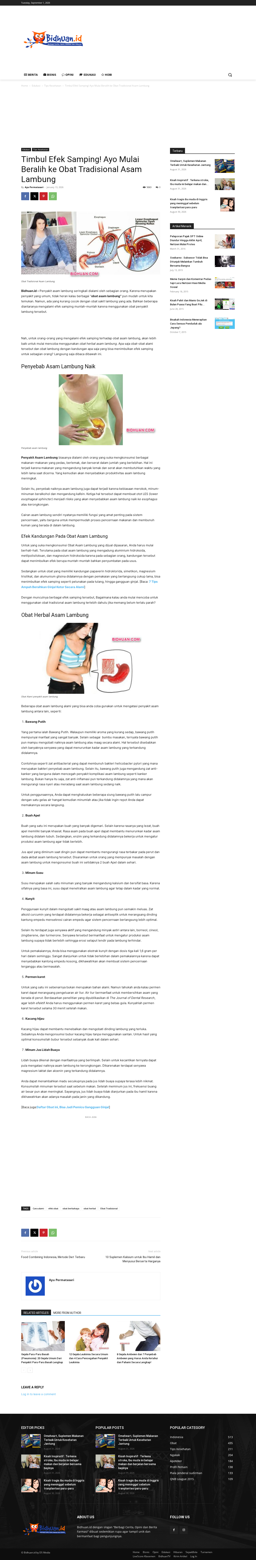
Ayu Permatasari (34, 187)
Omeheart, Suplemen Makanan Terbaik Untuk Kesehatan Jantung (64, 1439)
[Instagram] (184, 1530)
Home (24, 85)
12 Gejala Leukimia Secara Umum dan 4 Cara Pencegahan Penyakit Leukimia (88, 1358)
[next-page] (30, 1370)
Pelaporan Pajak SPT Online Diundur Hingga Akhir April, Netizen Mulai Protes (186, 240)
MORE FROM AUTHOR (67, 1312)
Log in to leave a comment (38, 1394)
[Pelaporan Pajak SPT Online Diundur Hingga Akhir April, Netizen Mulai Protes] (225, 241)
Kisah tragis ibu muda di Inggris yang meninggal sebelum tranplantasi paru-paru (188, 203)
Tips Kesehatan (52, 85)
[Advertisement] (170, 39)
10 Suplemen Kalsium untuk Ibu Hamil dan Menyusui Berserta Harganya (132, 1259)
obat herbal (90, 1208)
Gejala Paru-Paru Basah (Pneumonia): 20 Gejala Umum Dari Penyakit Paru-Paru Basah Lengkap (42, 1358)
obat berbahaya (71, 1208)
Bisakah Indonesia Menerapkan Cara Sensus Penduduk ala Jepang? (188, 323)
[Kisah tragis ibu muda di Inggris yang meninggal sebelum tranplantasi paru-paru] (227, 204)
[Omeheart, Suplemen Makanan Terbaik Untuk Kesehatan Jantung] (225, 166)
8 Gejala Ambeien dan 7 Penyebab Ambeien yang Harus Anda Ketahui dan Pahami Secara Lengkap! (137, 1358)
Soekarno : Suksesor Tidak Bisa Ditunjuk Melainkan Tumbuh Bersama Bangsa (189, 261)
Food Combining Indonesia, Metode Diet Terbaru (53, 1257)
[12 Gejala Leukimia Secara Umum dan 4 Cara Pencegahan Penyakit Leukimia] (91, 1336)
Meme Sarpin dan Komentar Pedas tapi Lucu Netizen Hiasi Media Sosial (190, 283)
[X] (34, 196)
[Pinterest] (44, 196)
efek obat (53, 1208)
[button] (230, 75)
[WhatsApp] (53, 196)
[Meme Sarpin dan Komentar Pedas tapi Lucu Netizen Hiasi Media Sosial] (225, 282)
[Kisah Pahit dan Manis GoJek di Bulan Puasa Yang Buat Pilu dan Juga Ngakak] (225, 304)
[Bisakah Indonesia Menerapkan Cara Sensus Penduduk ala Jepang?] (225, 323)
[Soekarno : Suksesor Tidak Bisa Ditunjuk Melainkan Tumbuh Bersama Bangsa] (225, 261)
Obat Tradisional (109, 1208)
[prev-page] (23, 1370)
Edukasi (36, 85)
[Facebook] (25, 196)
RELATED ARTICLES (36, 1312)
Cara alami (38, 1208)
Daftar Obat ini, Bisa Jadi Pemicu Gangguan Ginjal (73, 1107)
